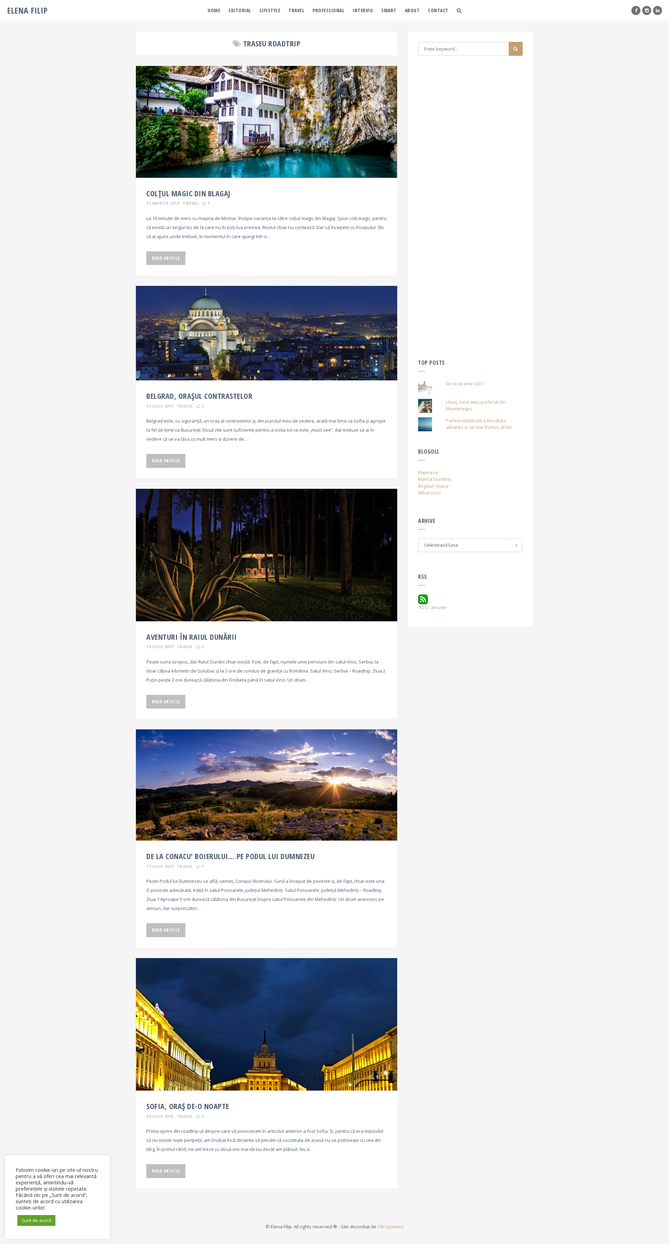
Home (214, 10)
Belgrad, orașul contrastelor (199, 395)
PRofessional (328, 10)
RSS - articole (432, 607)
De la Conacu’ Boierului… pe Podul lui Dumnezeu (230, 856)
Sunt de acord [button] (36, 1220)
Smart (389, 10)
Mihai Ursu (429, 493)
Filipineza (428, 472)
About (412, 10)
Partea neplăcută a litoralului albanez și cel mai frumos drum (479, 424)
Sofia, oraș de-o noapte (187, 1106)
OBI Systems (390, 1226)
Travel (296, 10)
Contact (438, 10)
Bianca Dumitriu (434, 479)
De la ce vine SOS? (465, 383)
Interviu (363, 10)
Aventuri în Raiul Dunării (191, 636)
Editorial (240, 10)
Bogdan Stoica (433, 486)
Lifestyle (270, 10)
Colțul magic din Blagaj (188, 193)
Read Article (166, 258)
